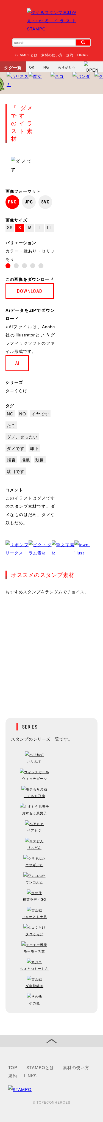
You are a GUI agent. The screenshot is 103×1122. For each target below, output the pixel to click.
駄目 (39, 460)
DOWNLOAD (29, 291)
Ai (17, 363)
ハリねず (34, 761)
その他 (34, 1003)
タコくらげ (16, 390)
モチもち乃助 (34, 795)
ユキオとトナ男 (34, 916)
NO (22, 413)
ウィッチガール (34, 778)
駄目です (15, 471)
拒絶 (25, 460)
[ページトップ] (51, 1041)
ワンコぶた (34, 882)
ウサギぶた (34, 864)
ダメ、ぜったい (22, 437)
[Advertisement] (51, 652)
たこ (11, 425)
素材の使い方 (52, 54)
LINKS (82, 54)
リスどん (34, 847)
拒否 (11, 460)
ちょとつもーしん (34, 968)
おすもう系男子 (34, 813)
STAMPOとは (26, 54)
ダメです (15, 448)
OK (31, 67)
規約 (69, 54)
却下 (34, 448)
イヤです (40, 413)
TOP (12, 1067)
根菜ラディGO (34, 899)
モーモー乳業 (34, 951)
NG (46, 67)
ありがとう (67, 67)
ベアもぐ (34, 830)
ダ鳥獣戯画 (34, 985)
